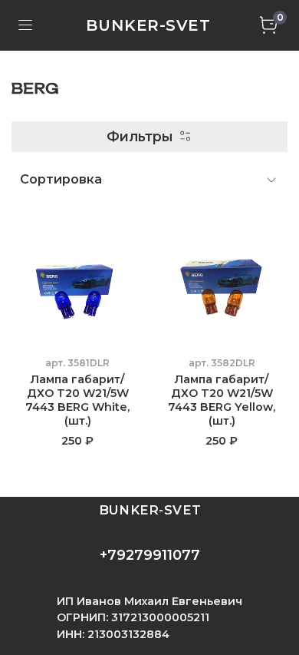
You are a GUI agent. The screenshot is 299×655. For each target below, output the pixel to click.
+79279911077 (150, 555)
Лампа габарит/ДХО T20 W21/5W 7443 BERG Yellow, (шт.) (221, 400)
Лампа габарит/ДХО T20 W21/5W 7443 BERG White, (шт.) (77, 400)
